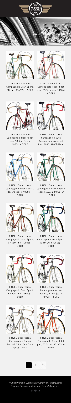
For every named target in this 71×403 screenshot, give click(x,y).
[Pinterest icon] (35, 391)
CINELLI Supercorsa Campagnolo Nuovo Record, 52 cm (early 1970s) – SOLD (51, 291)
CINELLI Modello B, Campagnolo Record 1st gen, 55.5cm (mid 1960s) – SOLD (51, 88)
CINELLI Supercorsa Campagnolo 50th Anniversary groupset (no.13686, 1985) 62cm (51, 139)
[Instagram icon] (39, 391)
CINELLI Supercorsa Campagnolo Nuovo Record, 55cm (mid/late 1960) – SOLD (20, 342)
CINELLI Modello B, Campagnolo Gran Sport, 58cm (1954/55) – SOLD (20, 87)
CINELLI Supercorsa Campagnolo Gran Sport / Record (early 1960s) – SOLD (20, 190)
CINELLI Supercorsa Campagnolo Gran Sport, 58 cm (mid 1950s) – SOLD (51, 241)
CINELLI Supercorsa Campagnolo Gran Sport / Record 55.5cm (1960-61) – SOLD (51, 190)
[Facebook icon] (32, 391)
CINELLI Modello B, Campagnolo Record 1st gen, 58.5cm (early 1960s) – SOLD (20, 139)
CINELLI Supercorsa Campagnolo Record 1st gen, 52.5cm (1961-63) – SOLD (51, 342)
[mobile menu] (66, 7)
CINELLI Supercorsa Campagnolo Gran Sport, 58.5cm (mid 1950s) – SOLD (20, 291)
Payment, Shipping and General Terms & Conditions (35, 386)
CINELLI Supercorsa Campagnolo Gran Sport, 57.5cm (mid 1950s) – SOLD (20, 241)
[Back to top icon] (66, 398)
